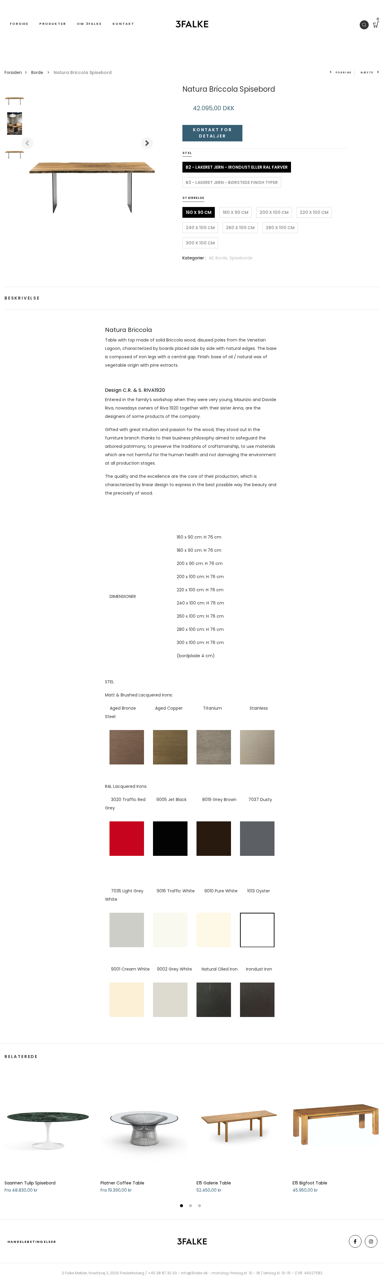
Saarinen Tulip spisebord (30, 1183)
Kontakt (123, 23)
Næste (367, 72)
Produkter (52, 23)
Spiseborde (241, 258)
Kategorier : (194, 258)
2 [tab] (191, 1206)
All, (212, 258)
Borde (37, 72)
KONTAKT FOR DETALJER (212, 133)
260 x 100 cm (240, 228)
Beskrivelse (22, 298)
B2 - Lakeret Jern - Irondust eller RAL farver (237, 167)
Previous (27, 143)
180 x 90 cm (235, 212)
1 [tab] (182, 1206)
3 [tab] (200, 1206)
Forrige (344, 72)
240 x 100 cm (200, 228)
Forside (19, 23)
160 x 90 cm (199, 212)
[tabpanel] (48, 1137)
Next (147, 143)
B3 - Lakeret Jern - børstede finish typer (232, 182)
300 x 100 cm (200, 243)
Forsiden (13, 72)
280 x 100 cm (280, 228)
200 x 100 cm (274, 212)
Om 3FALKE (89, 23)
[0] (376, 25)
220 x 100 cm (314, 212)
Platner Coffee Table (122, 1183)
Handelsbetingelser (32, 1241)
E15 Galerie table (213, 1183)
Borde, (222, 258)
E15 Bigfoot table (309, 1183)
